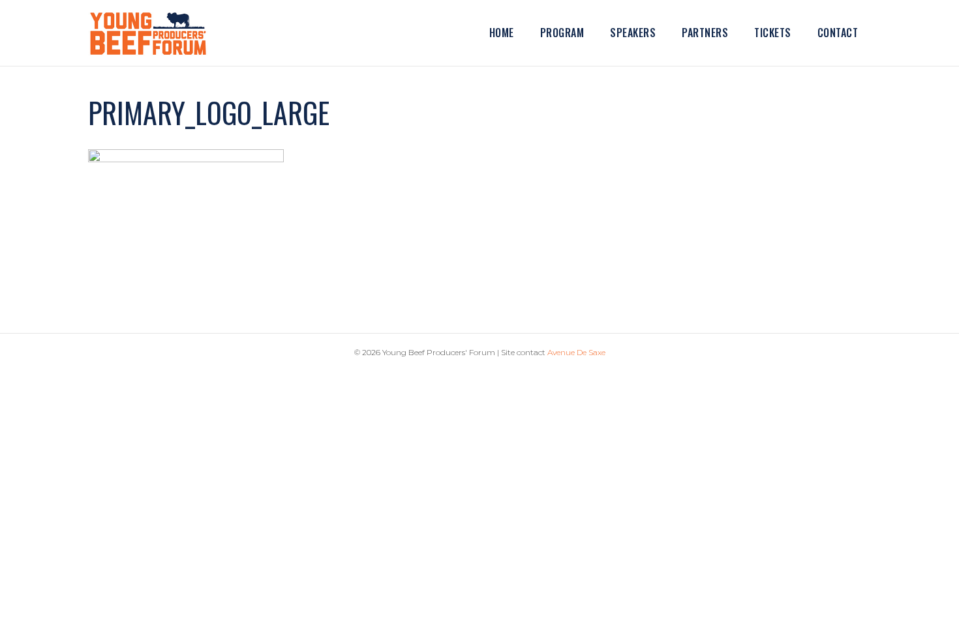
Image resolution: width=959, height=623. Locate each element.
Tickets (772, 32)
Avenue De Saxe (576, 352)
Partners (705, 32)
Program (562, 32)
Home (501, 32)
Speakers (633, 32)
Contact (838, 32)
